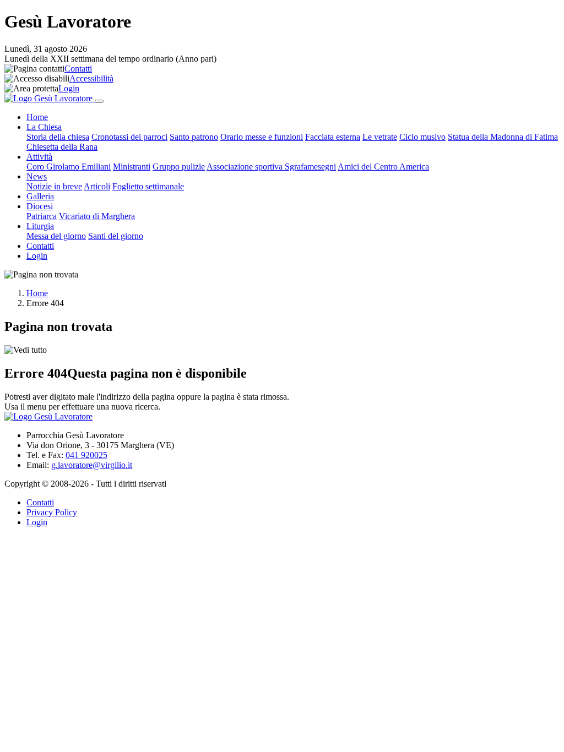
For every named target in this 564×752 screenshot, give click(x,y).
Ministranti (131, 166)
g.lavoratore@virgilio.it (91, 465)
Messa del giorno (56, 236)
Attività (39, 156)
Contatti (78, 68)
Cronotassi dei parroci (129, 136)
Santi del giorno (115, 236)
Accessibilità (91, 78)
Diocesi (39, 206)
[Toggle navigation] (99, 101)
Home (37, 117)
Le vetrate (379, 136)
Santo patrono (194, 136)
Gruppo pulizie (179, 166)
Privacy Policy (51, 512)
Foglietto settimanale (148, 186)
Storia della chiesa (57, 136)
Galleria (40, 196)
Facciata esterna (332, 136)
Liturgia (40, 226)
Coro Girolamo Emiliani (68, 166)
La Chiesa (44, 127)
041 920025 (86, 455)
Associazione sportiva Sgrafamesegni (271, 166)
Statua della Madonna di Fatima (503, 136)
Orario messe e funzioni (261, 136)
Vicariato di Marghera (97, 216)
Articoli (97, 186)
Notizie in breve (54, 186)
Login (68, 88)
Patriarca (41, 216)
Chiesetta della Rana (61, 146)
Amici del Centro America (383, 166)
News (36, 176)
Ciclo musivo (422, 136)
